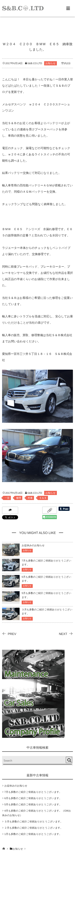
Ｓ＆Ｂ (43, 497)
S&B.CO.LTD (34, 63)
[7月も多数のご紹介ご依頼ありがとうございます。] (11, 569)
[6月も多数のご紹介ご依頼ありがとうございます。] (11, 585)
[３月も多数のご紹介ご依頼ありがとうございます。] (11, 618)
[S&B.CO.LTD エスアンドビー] (23, 8)
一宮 (7, 497)
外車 (30, 497)
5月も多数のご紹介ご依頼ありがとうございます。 (33, 804)
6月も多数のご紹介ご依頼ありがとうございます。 (33, 798)
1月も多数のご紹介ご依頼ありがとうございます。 (33, 834)
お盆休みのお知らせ (33, 545)
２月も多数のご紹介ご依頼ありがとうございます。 (33, 827)
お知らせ (50, 63)
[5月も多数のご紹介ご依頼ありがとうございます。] (11, 599)
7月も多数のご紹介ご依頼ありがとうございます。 (33, 792)
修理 (18, 497)
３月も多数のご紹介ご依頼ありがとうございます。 (33, 821)
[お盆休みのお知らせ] (11, 554)
